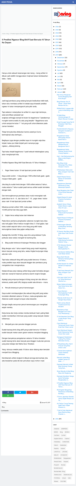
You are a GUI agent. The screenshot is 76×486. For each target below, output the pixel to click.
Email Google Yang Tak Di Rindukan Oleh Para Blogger (65, 124)
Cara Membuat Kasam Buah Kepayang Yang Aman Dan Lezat (65, 332)
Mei (58, 80)
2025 (57, 30)
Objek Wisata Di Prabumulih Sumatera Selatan (65, 213)
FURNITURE (66, 442)
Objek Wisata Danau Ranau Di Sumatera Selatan (64, 178)
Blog (61, 432)
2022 (57, 39)
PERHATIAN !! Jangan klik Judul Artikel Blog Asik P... (65, 110)
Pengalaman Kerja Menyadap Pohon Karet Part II (63, 137)
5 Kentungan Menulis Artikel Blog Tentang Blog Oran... (64, 226)
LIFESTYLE (57, 451)
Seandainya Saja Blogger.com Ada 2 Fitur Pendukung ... (64, 311)
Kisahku (56, 448)
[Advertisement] (26, 19)
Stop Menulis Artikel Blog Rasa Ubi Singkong (65, 372)
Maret (59, 86)
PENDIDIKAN (57, 458)
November (61, 61)
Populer (66, 461)
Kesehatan (63, 445)
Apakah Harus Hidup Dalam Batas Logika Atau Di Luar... (64, 206)
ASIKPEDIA (64, 428)
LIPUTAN (64, 451)
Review (63, 465)
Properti (56, 465)
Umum (64, 478)
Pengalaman (67, 458)
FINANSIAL (57, 442)
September (61, 67)
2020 (57, 45)
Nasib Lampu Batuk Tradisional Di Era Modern (63, 305)
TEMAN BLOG (68, 474)
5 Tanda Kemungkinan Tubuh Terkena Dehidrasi (64, 352)
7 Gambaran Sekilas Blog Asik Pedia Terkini (65, 253)
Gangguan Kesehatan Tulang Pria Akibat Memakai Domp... (64, 339)
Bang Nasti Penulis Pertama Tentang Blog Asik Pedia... (65, 259)
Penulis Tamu (57, 461)
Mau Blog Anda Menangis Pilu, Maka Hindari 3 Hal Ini (64, 165)
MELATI (56, 455)
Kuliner (63, 448)
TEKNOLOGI (57, 474)
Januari (60, 92)
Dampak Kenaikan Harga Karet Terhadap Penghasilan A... (65, 378)
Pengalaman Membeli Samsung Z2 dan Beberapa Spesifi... (64, 185)
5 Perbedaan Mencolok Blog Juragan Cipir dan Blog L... (65, 172)
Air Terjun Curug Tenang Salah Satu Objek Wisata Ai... (65, 405)
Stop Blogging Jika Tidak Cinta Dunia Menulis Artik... (65, 192)
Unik (69, 478)
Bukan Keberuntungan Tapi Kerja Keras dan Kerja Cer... (64, 286)
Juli (58, 73)
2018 (57, 52)
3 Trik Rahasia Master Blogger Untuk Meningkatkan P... (64, 247)
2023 (57, 36)
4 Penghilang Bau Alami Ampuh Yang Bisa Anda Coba (65, 346)
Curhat (63, 435)
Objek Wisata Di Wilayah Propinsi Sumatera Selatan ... (65, 219)
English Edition (58, 438)
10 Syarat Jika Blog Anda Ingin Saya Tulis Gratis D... (65, 233)
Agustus (60, 70)
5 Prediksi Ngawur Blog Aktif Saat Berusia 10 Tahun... (65, 385)
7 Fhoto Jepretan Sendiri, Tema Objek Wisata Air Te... (65, 398)
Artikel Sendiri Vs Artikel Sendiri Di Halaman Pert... (65, 265)
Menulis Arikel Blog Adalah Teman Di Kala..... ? (63, 359)
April (59, 83)
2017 (57, 55)
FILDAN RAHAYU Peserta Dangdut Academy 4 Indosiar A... (65, 131)
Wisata (56, 481)
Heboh (56, 445)
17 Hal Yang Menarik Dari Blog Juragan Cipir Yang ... (65, 272)
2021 (57, 42)
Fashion (67, 438)
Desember (61, 58)
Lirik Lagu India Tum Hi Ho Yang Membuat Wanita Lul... (64, 279)
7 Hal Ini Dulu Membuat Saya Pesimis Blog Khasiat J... (64, 412)
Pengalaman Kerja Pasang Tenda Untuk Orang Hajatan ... (64, 151)
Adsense (56, 428)
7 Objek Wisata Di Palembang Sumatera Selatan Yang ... (65, 240)
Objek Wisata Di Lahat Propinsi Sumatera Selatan (64, 199)
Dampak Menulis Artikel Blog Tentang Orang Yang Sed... (65, 366)
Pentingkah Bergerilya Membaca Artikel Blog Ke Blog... (65, 392)
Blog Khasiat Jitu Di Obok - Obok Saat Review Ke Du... (64, 103)
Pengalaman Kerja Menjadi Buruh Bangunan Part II (63, 144)
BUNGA (67, 432)
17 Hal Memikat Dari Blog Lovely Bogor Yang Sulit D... (65, 318)
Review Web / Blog (59, 471)
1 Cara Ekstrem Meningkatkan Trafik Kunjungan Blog (64, 293)
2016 (57, 419)
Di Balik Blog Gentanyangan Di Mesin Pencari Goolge (65, 117)
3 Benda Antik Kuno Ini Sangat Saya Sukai (64, 299)
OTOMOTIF (64, 455)
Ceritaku (56, 435)
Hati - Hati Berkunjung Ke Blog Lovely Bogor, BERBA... (65, 158)
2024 (57, 33)
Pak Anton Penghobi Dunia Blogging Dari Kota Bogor (64, 96)
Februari (60, 89)
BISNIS (56, 432)
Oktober (60, 64)
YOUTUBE (63, 481)
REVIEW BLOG (58, 468)
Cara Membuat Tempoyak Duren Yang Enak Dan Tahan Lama (65, 325)
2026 (57, 27)
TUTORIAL (57, 478)
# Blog (4, 402)
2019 (57, 49)
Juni (58, 76)
